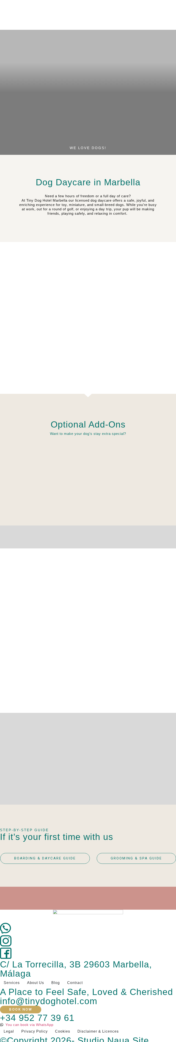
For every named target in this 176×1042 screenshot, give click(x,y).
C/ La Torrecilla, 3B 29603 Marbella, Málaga (76, 968)
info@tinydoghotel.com (48, 1001)
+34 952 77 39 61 (37, 1018)
